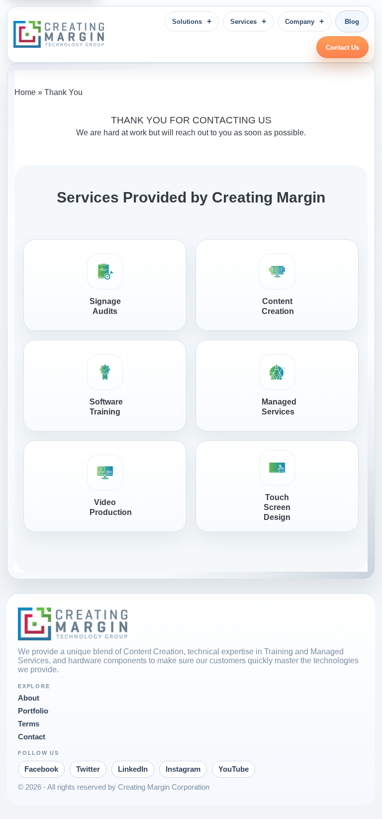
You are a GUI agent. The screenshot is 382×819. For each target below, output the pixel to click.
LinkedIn (133, 769)
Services (243, 21)
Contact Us (342, 47)
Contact (31, 737)
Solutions (187, 21)
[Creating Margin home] (58, 34)
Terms (28, 724)
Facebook (41, 769)
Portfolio (33, 711)
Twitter (88, 769)
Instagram (183, 769)
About (28, 698)
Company (299, 21)
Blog (352, 21)
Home (25, 92)
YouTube (233, 769)
